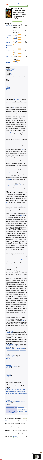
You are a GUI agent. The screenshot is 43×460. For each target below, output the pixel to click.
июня (11, 70)
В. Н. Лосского (22, 320)
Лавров (20, 411)
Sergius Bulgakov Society (8, 402)
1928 (6, 202)
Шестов (22, 409)
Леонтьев (23, 407)
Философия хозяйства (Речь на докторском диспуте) (11, 366)
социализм (23, 215)
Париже (9, 186)
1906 (6, 160)
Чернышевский (18, 408)
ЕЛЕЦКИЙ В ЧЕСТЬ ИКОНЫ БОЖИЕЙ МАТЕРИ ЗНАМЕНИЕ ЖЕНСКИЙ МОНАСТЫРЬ (14, 432)
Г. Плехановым (10, 97)
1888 (18, 78)
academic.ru (7, 6)
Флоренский (13, 69)
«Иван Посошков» (8, 368)
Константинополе (16, 184)
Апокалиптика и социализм (9, 359)
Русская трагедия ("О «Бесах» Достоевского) (10, 353)
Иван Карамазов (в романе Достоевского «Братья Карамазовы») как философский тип (15, 345)
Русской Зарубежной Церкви (9, 332)
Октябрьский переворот (8, 174)
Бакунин (18, 411)
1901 (6, 101)
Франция (11, 74)
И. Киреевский (20, 406)
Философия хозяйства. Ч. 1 (8, 37)
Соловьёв (18, 409)
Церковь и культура (8, 374)
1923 (20, 184)
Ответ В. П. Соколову (8, 376)
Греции (21, 259)
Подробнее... (15, 35)
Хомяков (18, 406)
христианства (11, 137)
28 (10, 70)
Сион (6, 354)
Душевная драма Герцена (8, 347)
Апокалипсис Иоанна (8, 358)
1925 (22, 186)
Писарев (25, 408)
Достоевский (18, 407)
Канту (13, 107)
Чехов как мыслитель (8, 42)
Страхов (21, 407)
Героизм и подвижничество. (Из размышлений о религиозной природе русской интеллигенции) (16, 350)
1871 (12, 70)
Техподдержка (13, 436)
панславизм (16, 407)
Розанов (20, 409)
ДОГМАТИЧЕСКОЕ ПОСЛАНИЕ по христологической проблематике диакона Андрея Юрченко (15, 401)
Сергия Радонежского (17, 188)
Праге (9, 185)
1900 (10, 132)
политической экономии (16, 99)
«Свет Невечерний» (8, 400)
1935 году (13, 331)
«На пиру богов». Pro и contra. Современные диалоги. (11, 356)
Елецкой (22, 78)
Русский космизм (12, 412)
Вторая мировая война (23, 206)
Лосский (24, 409)
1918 (9, 172)
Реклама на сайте (16, 436)
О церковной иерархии (8, 373)
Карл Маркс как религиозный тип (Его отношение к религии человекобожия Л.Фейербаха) (15, 348)
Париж (23, 76)
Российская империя (12, 71)
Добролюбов (22, 408)
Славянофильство (8, 407)
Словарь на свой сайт (24, 3)
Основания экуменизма (8, 375)
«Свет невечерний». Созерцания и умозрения (10, 355)
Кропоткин (22, 411)
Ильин (22, 410)
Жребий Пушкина (8, 360)
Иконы (6, 420)
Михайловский (25, 411)
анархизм (14, 411)
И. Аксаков (24, 406)
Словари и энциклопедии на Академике (14, 4)
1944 (10, 73)
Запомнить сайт (19, 3)
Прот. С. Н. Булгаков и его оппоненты (10, 390)
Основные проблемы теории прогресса (10, 344)
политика (21, 215)
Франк (21, 410)
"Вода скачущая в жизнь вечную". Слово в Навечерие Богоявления (13, 379)
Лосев (24, 410)
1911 (18, 164)
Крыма (25, 183)
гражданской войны (9, 176)
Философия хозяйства (8, 365)
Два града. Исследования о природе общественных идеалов (8, 50)
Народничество (10, 411)
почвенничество (12, 407)
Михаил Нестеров (8, 69)
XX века (22, 149)
